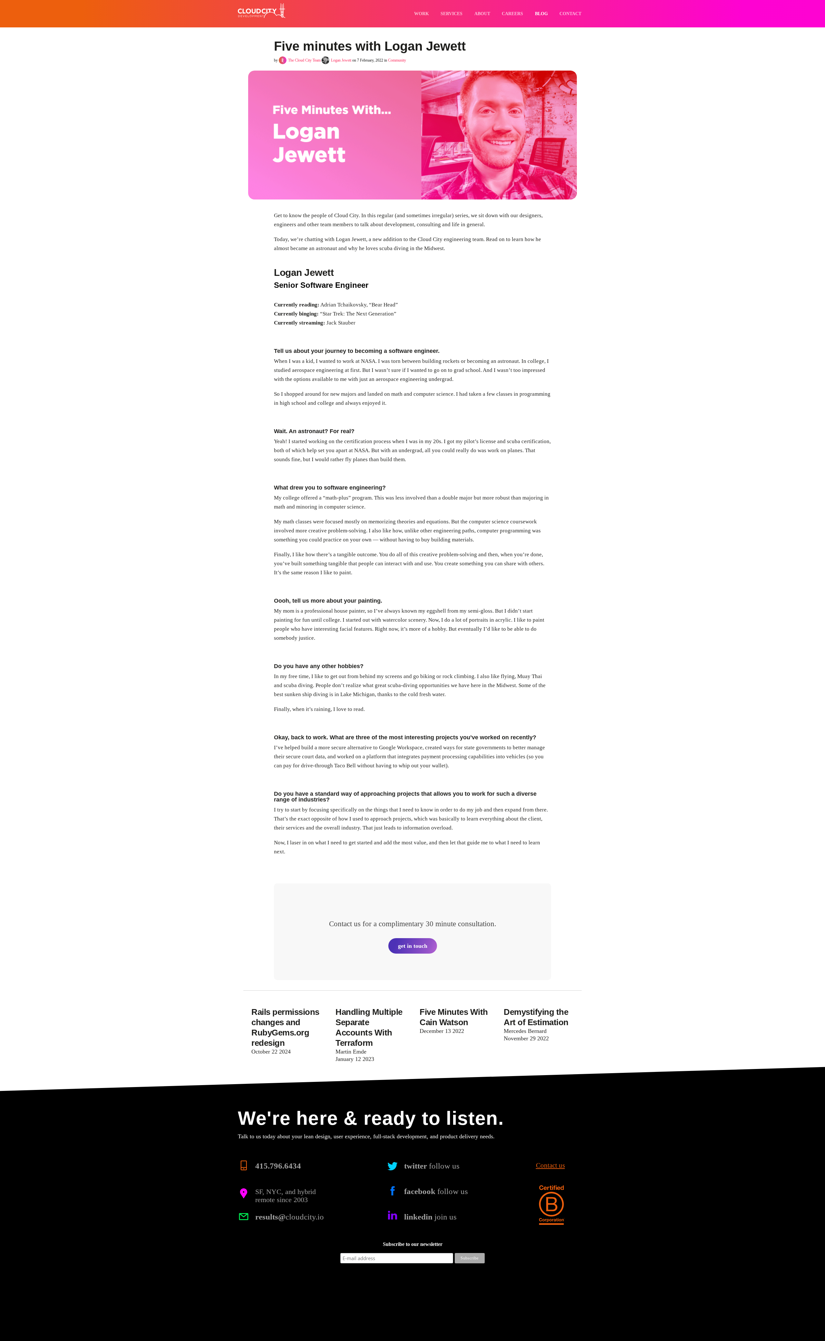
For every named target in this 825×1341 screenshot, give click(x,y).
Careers (512, 13)
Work (421, 13)
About (482, 13)
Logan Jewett (341, 60)
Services (451, 13)
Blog (541, 13)
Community (397, 60)
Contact (570, 13)
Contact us (550, 1165)
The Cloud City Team (304, 60)
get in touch (412, 946)
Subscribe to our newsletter (412, 1244)
